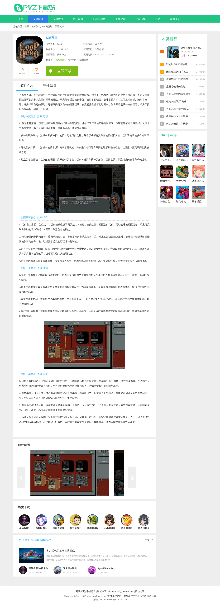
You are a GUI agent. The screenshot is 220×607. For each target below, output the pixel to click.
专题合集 (140, 19)
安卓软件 (58, 19)
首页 (20, 19)
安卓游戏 (38, 19)
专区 (157, 19)
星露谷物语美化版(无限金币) (181, 86)
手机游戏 (91, 591)
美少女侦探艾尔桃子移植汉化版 (183, 123)
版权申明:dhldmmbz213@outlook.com (115, 591)
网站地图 (139, 591)
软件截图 (49, 85)
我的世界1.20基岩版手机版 (180, 64)
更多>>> (149, 540)
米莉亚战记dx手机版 (177, 71)
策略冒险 (60, 60)
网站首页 (80, 591)
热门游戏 (78, 19)
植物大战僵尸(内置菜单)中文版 (182, 101)
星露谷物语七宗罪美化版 (179, 116)
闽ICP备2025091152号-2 (118, 596)
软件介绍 (27, 85)
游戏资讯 (175, 19)
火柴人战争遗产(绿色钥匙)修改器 (184, 109)
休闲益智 (48, 26)
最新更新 (120, 19)
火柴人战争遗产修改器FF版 (195, 48)
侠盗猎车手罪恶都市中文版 (180, 79)
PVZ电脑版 (99, 19)
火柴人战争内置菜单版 (178, 94)
